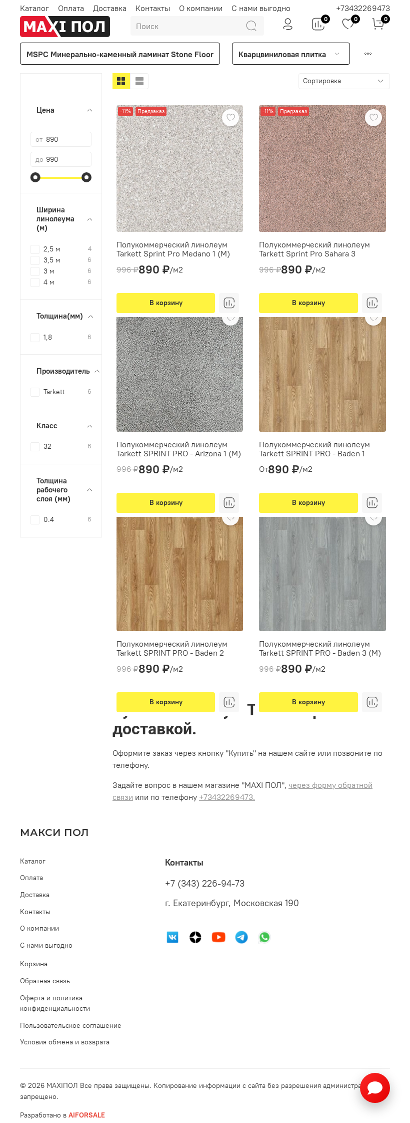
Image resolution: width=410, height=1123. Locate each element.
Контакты (153, 8)
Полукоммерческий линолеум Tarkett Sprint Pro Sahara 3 (314, 248)
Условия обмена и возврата (65, 1041)
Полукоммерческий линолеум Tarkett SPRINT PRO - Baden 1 (314, 448)
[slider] (35, 177)
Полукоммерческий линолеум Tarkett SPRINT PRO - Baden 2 (172, 648)
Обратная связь (45, 980)
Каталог (34, 8)
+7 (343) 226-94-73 (204, 883)
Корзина (34, 963)
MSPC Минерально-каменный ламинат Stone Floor (120, 54)
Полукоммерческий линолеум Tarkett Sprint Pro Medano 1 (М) (173, 248)
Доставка (109, 8)
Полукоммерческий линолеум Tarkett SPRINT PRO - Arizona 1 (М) (178, 448)
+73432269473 (363, 8)
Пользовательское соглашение (71, 1025)
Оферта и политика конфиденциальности (55, 1003)
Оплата (71, 8)
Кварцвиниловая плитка (282, 54)
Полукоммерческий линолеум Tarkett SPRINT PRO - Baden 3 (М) (320, 648)
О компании (200, 8)
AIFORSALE (86, 1114)
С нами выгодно (261, 8)
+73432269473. (227, 797)
